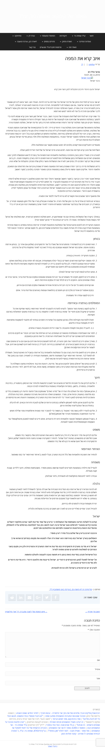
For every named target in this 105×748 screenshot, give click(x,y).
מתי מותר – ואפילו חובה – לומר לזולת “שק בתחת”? (68, 731)
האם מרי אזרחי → (92, 611)
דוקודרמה (63, 36)
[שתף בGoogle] (38, 597)
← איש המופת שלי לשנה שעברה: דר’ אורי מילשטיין (26, 611)
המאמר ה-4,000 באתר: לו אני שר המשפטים (67, 728)
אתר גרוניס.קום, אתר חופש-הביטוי (67, 719)
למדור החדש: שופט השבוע (27, 713)
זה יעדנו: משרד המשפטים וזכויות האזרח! (66, 722)
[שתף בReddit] (12, 597)
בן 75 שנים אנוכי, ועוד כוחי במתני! (60, 725)
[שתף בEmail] (29, 597)
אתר (98, 678)
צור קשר (32, 47)
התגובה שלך (94, 630)
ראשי (91, 36)
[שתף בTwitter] (47, 597)
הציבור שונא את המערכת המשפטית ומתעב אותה (65, 716)
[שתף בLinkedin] (20, 597)
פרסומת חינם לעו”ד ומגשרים (50, 47)
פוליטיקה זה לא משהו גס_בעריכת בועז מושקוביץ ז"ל (71, 589)
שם (98, 660)
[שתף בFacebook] (55, 597)
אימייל (97, 669)
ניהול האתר (52, 746)
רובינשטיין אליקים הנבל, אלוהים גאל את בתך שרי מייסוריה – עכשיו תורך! (70, 713)
